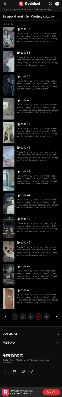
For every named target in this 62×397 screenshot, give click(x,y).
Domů (6, 9)
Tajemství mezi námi (22, 9)
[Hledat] (50, 4)
